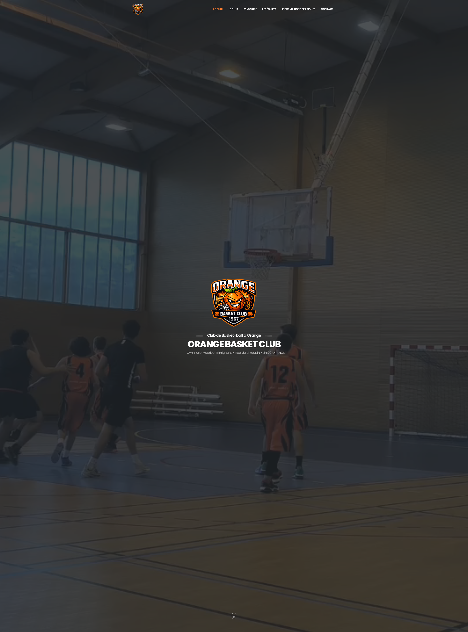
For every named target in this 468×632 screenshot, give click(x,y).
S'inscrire (250, 9)
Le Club (233, 9)
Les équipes (269, 9)
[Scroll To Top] (461, 628)
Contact (327, 9)
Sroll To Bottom (234, 616)
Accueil (218, 9)
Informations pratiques (298, 9)
